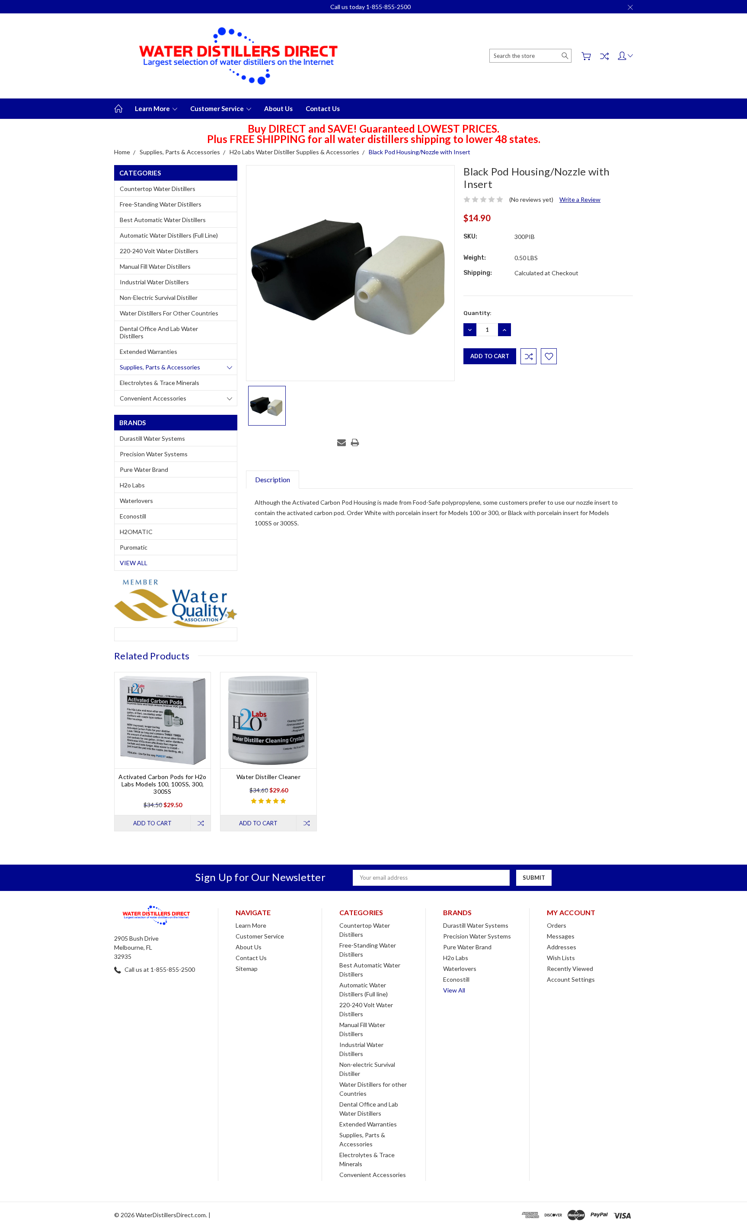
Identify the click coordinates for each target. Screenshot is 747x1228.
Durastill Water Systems (152, 438)
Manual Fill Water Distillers (155, 266)
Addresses (561, 947)
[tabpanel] (163, 751)
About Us (278, 108)
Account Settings (571, 979)
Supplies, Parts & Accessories (160, 367)
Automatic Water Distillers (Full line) (169, 235)
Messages (561, 936)
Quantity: (477, 313)
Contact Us (323, 108)
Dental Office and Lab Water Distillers (159, 332)
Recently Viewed (570, 968)
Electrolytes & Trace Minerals (159, 382)
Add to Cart (152, 823)
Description (272, 479)
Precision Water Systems (154, 454)
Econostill (133, 516)
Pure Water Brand (144, 469)
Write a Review (579, 199)
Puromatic (133, 547)
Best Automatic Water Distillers (163, 219)
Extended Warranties (148, 351)
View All (133, 562)
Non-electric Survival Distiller (159, 297)
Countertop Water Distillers (157, 188)
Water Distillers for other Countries (169, 313)
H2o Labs (132, 485)
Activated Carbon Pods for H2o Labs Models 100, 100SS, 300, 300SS (162, 784)
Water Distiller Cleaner (268, 776)
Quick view (162, 739)
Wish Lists (561, 957)
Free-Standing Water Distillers (160, 204)
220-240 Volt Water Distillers (159, 251)
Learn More (153, 108)
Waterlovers (136, 500)
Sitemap (247, 968)
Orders (556, 925)
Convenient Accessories (153, 398)
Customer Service (217, 108)
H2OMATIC (136, 531)
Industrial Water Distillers (154, 282)
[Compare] (604, 56)
